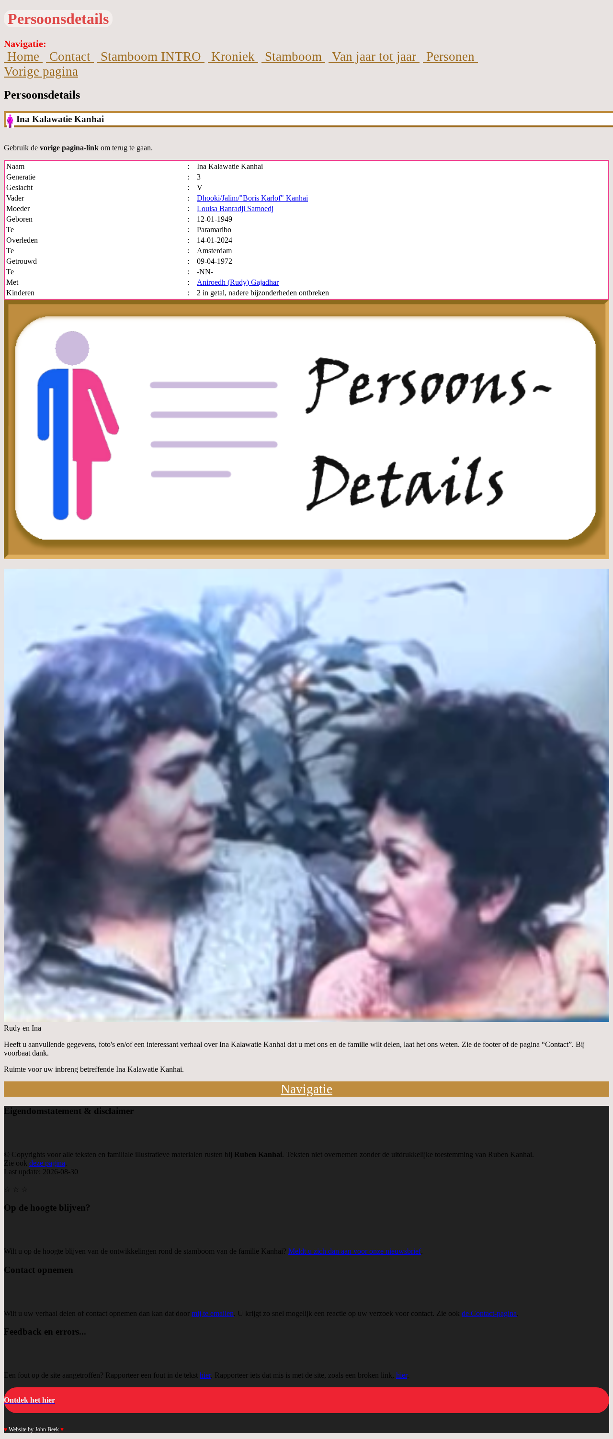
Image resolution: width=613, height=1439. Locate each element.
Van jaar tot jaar (374, 56)
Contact (70, 56)
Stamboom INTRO (150, 56)
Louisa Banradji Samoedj (235, 208)
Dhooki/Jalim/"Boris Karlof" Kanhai (252, 198)
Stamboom (293, 56)
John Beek (47, 1429)
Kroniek (233, 56)
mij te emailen (213, 1313)
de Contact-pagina (489, 1313)
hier (205, 1375)
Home (23, 56)
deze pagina (47, 1163)
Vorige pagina (41, 71)
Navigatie (306, 1089)
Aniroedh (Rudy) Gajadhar (238, 282)
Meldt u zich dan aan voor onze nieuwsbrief (354, 1251)
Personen (450, 56)
